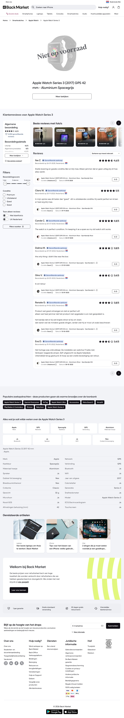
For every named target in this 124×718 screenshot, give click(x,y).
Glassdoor (92, 649)
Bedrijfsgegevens (72, 680)
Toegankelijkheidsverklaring (14, 656)
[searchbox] (65, 7)
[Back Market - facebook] (16, 663)
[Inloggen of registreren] (113, 7)
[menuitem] (27, 13)
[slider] (5, 183)
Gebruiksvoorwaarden (73, 649)
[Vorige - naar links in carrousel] (112, 123)
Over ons (7, 646)
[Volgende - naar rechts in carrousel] (118, 123)
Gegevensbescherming (74, 665)
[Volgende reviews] (118, 373)
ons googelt (23, 582)
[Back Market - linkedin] (11, 663)
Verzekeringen (34, 672)
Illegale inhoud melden (74, 684)
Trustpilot (91, 646)
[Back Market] (16, 7)
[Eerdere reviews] (112, 373)
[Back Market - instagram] (6, 663)
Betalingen (33, 659)
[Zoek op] (33, 7)
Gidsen (32, 678)
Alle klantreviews (35, 688)
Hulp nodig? (103, 7)
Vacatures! (8, 659)
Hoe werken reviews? (14, 161)
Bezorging (33, 662)
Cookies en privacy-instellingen (72, 669)
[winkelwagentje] (118, 7)
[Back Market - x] (22, 663)
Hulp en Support (35, 675)
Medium (91, 653)
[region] (77, 137)
